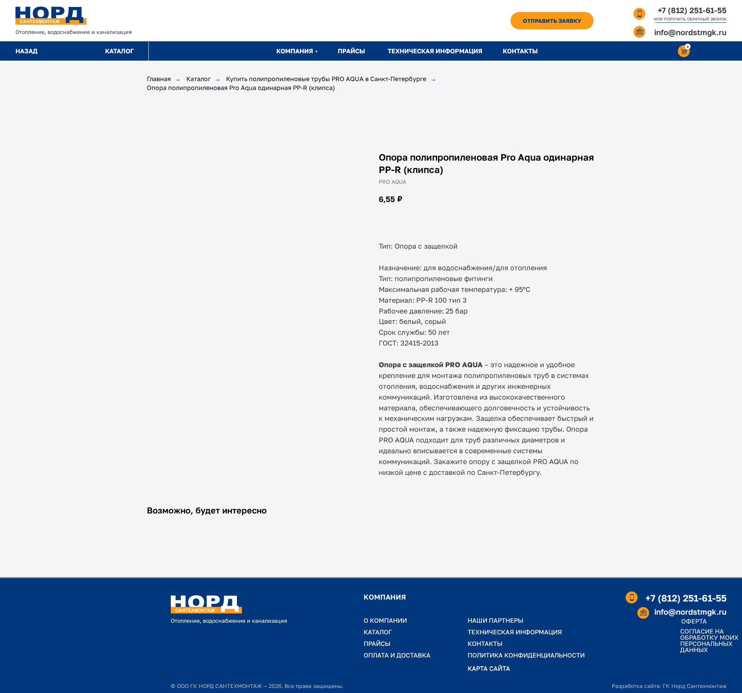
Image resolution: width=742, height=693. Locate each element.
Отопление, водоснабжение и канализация (73, 32)
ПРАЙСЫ (351, 51)
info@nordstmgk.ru (690, 32)
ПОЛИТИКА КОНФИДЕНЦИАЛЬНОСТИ (526, 655)
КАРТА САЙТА (489, 668)
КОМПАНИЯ (294, 51)
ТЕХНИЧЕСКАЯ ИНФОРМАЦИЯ (435, 51)
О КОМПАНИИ (385, 620)
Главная (159, 79)
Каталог (198, 79)
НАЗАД (26, 51)
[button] (552, 20)
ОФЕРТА (694, 621)
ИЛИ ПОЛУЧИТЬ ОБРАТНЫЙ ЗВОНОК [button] (690, 19)
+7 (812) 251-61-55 (692, 10)
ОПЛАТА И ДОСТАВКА (397, 655)
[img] (51, 16)
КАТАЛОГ (119, 51)
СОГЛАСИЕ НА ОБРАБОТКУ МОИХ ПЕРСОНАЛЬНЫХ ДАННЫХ (709, 640)
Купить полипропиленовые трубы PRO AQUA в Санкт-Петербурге (326, 79)
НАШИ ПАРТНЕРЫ (495, 620)
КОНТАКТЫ (520, 51)
